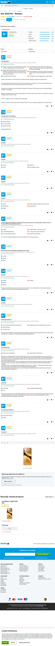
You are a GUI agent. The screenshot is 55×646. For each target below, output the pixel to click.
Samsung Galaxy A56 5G (5, 569)
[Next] (53, 443)
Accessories (4, 576)
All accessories (3, 585)
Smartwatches (3, 584)
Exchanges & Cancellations (24, 582)
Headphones (3, 582)
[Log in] (47, 2)
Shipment (21, 581)
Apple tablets (40, 565)
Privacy (16, 608)
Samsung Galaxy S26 (5, 568)
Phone (5, 11)
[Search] (53, 5)
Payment (21, 577)
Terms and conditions (35, 608)
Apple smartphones (23, 565)
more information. (40, 605)
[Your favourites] (50, 2)
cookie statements (20, 639)
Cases (2, 577)
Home (2, 11)
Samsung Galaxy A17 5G (5, 573)
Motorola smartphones (23, 569)
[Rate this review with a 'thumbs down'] (51, 106)
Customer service (24, 576)
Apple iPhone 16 (4, 567)
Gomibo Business (41, 577)
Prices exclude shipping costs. (40, 604)
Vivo (9, 11)
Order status (21, 579)
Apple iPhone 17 (4, 565)
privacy (12, 639)
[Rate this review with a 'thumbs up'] (47, 106)
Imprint (20, 608)
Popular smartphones (7, 564)
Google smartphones (23, 570)
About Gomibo (3, 589)
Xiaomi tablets (41, 568)
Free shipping (29, 468)
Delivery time (21, 580)
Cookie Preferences (26, 608)
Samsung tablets (41, 567)
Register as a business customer (44, 579)
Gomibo (3, 588)
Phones (21, 564)
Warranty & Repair (22, 584)
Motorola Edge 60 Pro (5, 572)
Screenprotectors (4, 579)
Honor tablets (41, 569)
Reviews (19, 11)
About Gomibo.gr (10, 608)
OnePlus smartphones (23, 568)
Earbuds (2, 581)
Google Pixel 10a (4, 570)
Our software (3, 590)
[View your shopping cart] (53, 2)
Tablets (40, 564)
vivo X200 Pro (14, 11)
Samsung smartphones (24, 567)
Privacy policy (3, 592)
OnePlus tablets (41, 570)
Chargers (2, 580)
